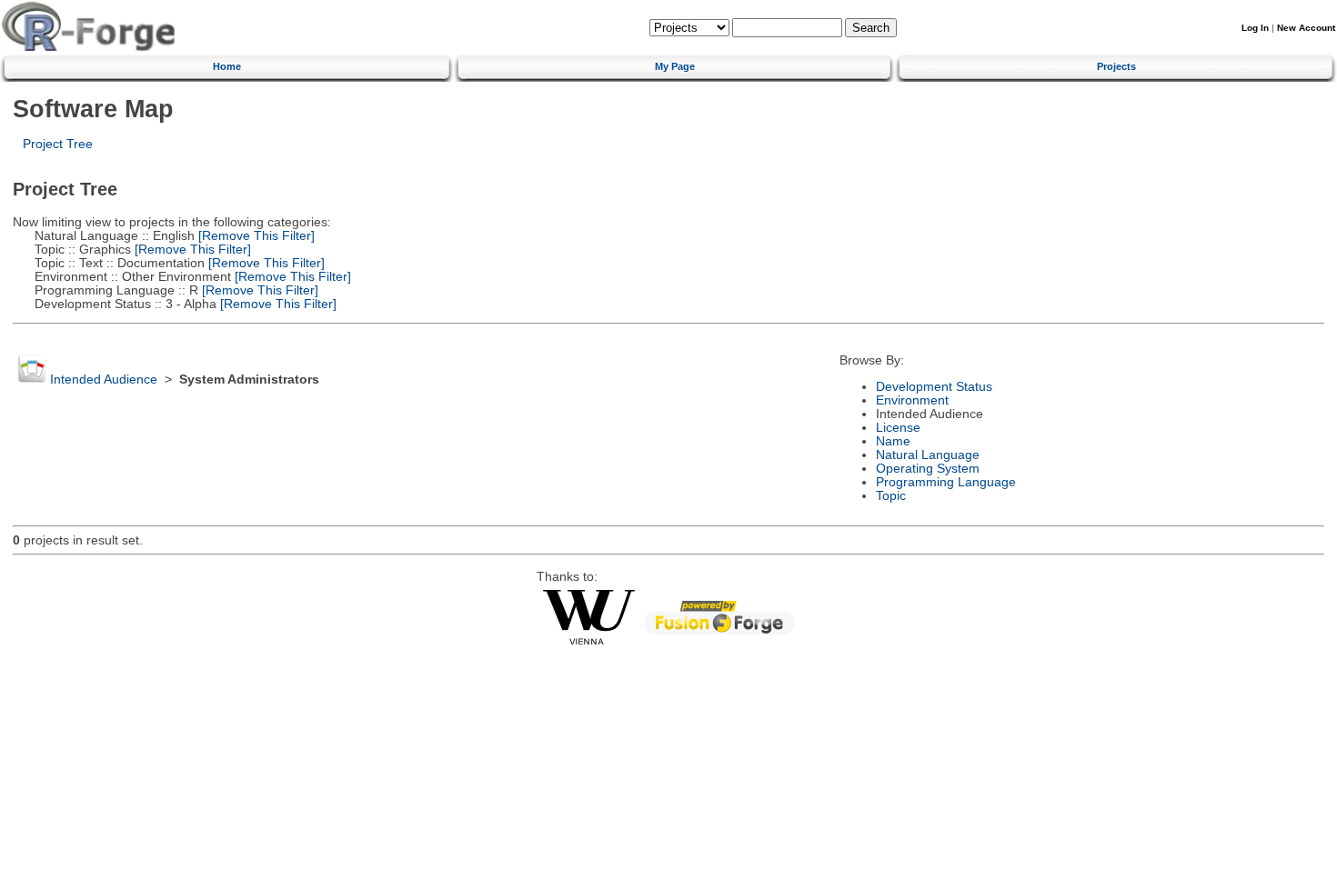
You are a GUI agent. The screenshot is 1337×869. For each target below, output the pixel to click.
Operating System (928, 468)
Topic (891, 496)
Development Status (934, 387)
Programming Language (946, 482)
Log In (1255, 28)
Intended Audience (103, 379)
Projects (1116, 66)
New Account (1306, 28)
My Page (675, 66)
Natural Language (928, 455)
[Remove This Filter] (255, 236)
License (898, 427)
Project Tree (58, 144)
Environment (912, 400)
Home (227, 66)
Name (893, 441)
